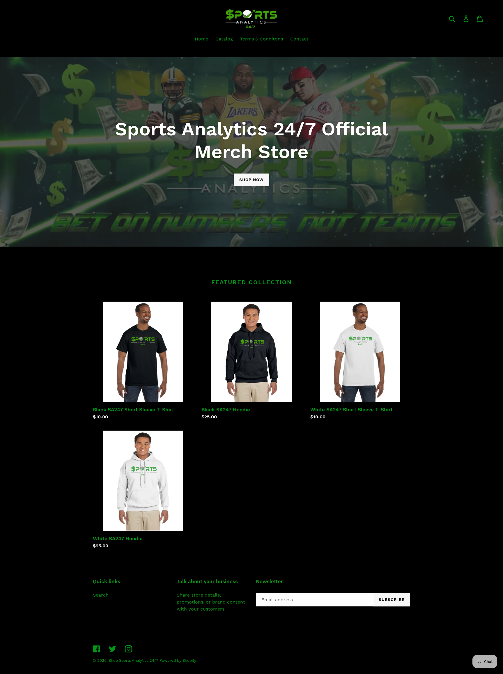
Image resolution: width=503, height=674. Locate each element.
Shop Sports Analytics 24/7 (133, 660)
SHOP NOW (251, 179)
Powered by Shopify (178, 660)
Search (101, 595)
